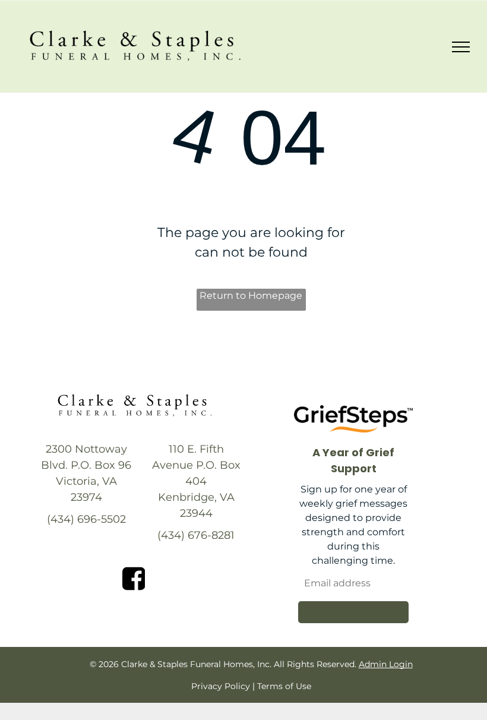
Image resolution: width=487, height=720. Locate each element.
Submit (353, 612)
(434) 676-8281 (196, 535)
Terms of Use (284, 686)
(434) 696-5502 (86, 519)
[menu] (460, 46)
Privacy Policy (220, 686)
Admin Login (386, 664)
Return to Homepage (251, 295)
